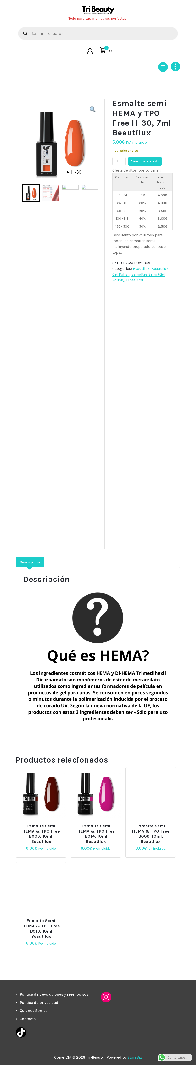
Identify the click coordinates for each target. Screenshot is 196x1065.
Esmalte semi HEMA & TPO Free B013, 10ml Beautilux (41, 928)
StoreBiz (134, 1057)
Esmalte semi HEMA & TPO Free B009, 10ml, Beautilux (41, 834)
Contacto (28, 1018)
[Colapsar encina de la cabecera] (175, 66)
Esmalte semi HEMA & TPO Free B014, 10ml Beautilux (96, 834)
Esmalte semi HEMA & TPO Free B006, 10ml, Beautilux (150, 834)
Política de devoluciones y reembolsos (54, 994)
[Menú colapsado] (163, 67)
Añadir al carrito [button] (43, 824)
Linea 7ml (134, 280)
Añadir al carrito (145, 161)
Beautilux (141, 268)
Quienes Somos (33, 1010)
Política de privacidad (39, 1002)
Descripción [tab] (30, 562)
